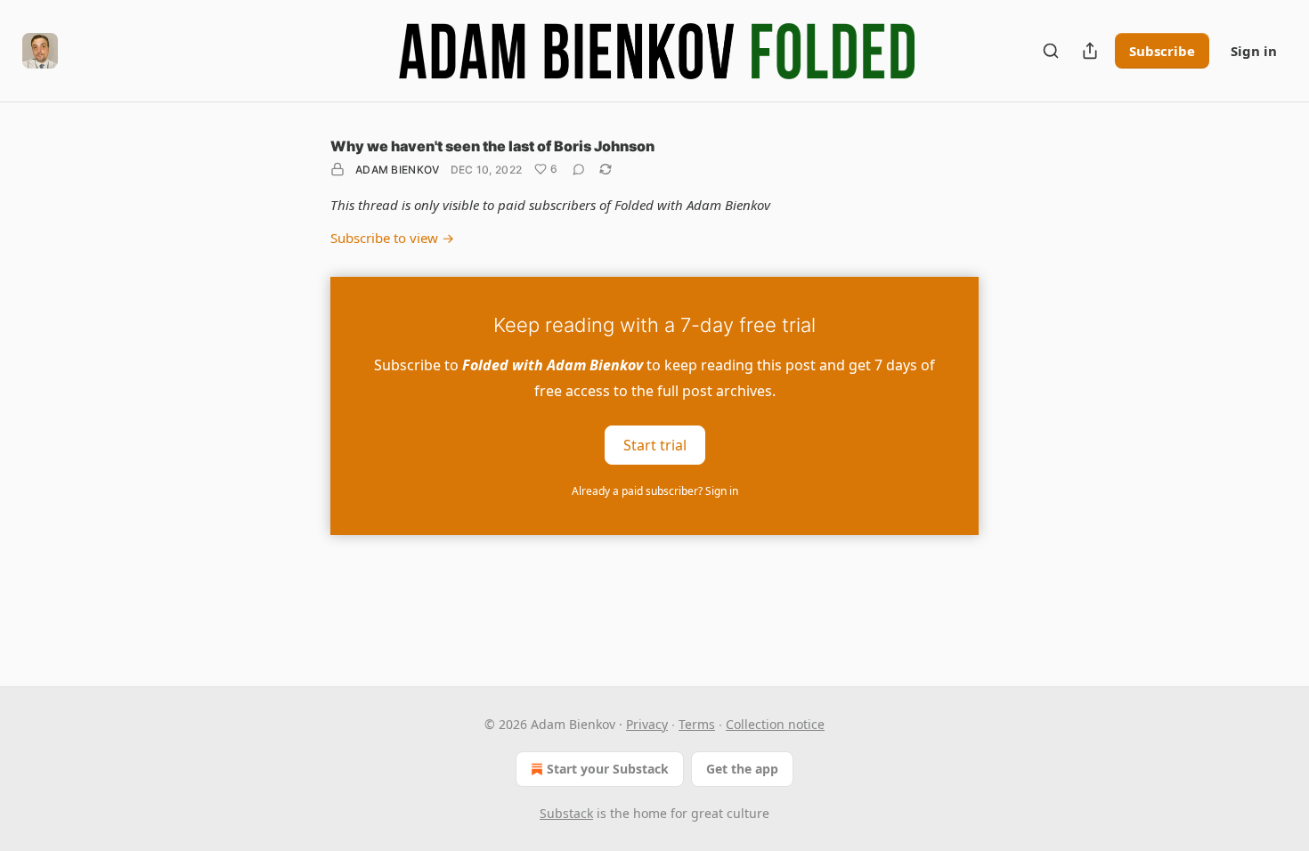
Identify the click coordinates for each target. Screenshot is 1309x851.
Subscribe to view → (392, 238)
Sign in (1254, 51)
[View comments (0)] (578, 169)
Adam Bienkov (397, 169)
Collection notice (775, 724)
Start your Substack (608, 768)
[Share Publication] (1090, 51)
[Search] (1051, 51)
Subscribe (1162, 51)
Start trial (655, 444)
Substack (566, 813)
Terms (697, 724)
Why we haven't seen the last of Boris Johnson (492, 146)
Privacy (647, 724)
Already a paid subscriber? (655, 490)
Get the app (742, 768)
